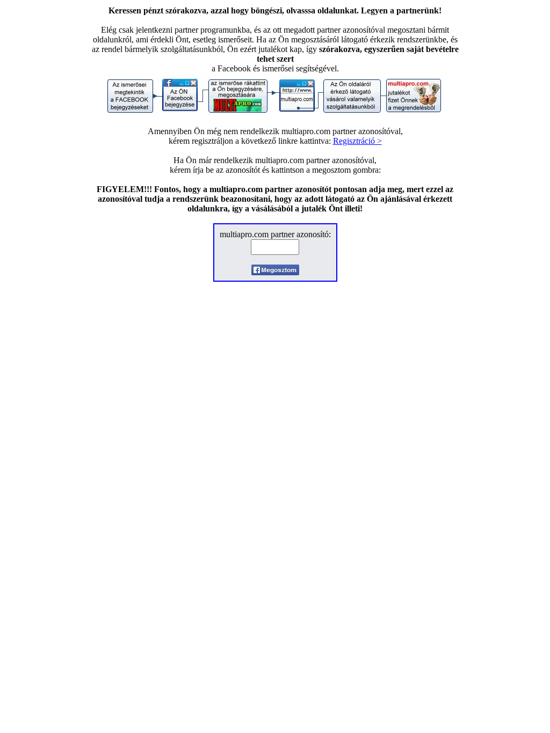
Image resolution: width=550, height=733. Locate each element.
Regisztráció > (357, 140)
